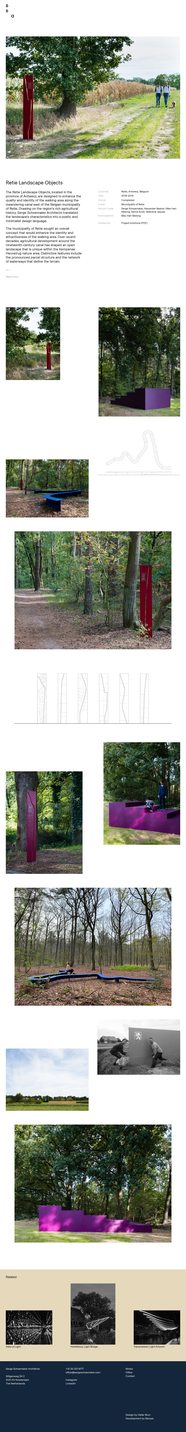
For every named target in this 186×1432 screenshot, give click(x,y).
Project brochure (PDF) (134, 223)
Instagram (71, 1379)
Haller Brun (144, 1414)
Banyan (149, 1418)
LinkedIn (71, 1383)
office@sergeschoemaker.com (83, 1372)
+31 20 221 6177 (75, 1368)
